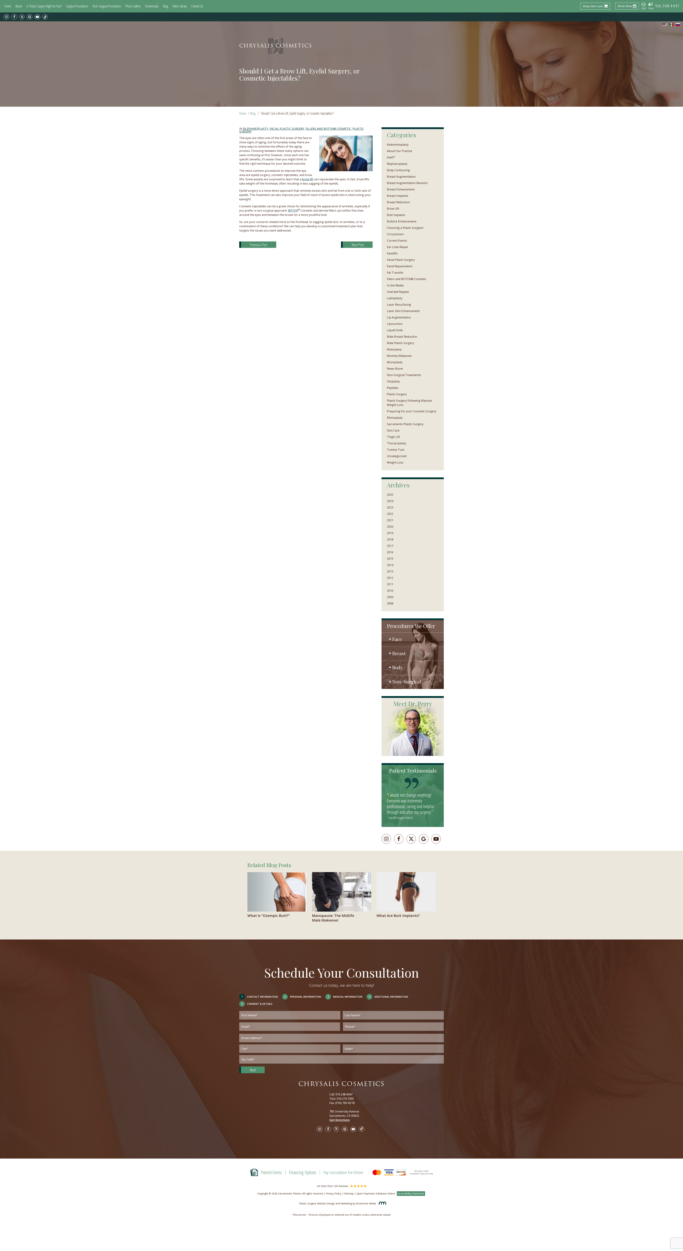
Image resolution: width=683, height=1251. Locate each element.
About (18, 6)
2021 (390, 520)
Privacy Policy (333, 1193)
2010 (390, 591)
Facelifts (392, 253)
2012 (390, 578)
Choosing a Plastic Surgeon (405, 228)
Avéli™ (391, 157)
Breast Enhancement (401, 189)
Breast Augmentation (401, 177)
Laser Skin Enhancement (403, 311)
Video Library (179, 6)
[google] (29, 17)
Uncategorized (396, 456)
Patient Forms (271, 1172)
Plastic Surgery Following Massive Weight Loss (409, 403)
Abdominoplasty (398, 145)
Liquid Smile (395, 330)
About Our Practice (399, 151)
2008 (390, 603)
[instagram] (6, 17)
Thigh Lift (393, 437)
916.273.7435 (345, 1099)
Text (651, 8)
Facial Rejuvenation (399, 266)
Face (397, 639)
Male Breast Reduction (402, 337)
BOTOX (293, 210)
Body (397, 667)
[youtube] (37, 17)
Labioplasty (394, 298)
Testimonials (152, 6)
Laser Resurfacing (399, 305)
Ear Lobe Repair (397, 247)
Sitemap (349, 1193)
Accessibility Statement (411, 1193)
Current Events (397, 241)
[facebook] (14, 17)
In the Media (395, 285)
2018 (390, 539)
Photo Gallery (133, 6)
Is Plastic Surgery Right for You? (44, 6)
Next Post (358, 244)
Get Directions (339, 1120)
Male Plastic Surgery (400, 343)
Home (7, 6)
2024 (390, 501)
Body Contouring (398, 170)
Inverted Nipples (398, 292)
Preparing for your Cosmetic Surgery (411, 411)
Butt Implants (396, 215)
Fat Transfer (395, 273)
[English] (665, 24)
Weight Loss (395, 462)
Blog (165, 6)
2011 (390, 584)
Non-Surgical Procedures (106, 6)
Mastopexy (394, 349)
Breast (399, 653)
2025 (390, 495)
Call (643, 8)
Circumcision (395, 234)
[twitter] (22, 17)
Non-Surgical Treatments (404, 375)
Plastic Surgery (397, 394)
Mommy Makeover (399, 356)
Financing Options (302, 1172)
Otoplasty (393, 381)
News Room (395, 369)
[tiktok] (45, 17)
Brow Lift (393, 209)
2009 (390, 597)
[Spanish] (671, 24)
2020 (390, 527)
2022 (390, 514)
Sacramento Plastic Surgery (405, 424)
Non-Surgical (406, 681)
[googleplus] (423, 839)
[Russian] (678, 24)
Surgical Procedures (77, 6)
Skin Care (393, 430)
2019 (390, 533)
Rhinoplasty (395, 418)
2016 (390, 552)
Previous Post (258, 244)
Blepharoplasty (255, 129)
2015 (390, 559)
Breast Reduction (398, 202)
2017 (390, 546)
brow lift (307, 179)
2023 (390, 507)
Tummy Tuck (395, 450)
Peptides (392, 388)
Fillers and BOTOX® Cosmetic (328, 129)
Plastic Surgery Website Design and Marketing (325, 1203)
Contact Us (197, 6)
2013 (390, 571)
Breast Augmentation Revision (407, 183)
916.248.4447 (344, 1094)
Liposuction (395, 324)
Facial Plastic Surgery (287, 129)
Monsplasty (395, 362)
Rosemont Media (366, 1203)
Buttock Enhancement (401, 221)
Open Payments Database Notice (375, 1193)
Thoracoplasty (396, 443)
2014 (390, 565)
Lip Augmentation (399, 317)
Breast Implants (397, 196)
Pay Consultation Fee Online (343, 1172)
